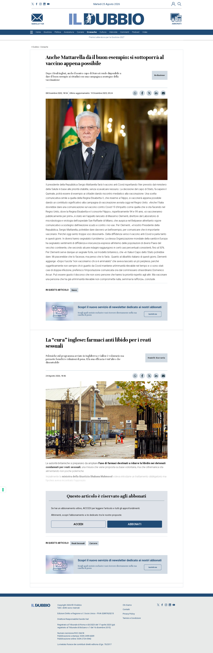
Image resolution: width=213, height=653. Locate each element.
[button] (173, 4)
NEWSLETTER (37, 23)
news (74, 290)
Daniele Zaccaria (156, 358)
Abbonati (177, 23)
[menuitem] (38, 32)
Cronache (44, 47)
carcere (93, 543)
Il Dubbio (35, 47)
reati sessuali (78, 543)
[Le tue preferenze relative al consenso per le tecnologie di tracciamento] (3, 490)
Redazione (159, 75)
